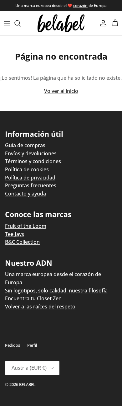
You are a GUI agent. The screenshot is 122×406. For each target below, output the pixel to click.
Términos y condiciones (33, 161)
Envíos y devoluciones (31, 153)
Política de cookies (27, 169)
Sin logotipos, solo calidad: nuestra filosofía (56, 290)
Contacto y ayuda (25, 193)
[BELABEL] (61, 23)
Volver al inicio (61, 91)
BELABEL (27, 384)
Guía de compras (25, 145)
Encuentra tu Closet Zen (33, 298)
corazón (80, 5)
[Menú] (7, 23)
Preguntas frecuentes (30, 185)
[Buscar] (21, 23)
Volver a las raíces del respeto (40, 306)
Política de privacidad (30, 177)
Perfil (32, 345)
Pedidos (12, 345)
